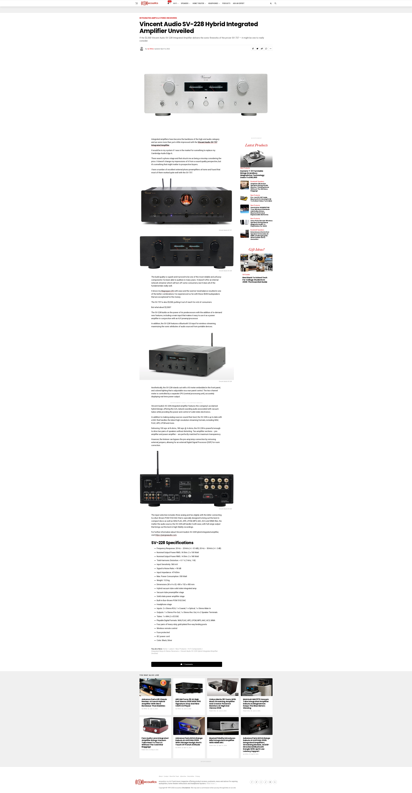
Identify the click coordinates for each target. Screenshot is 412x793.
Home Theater (198, 3)
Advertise (183, 776)
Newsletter (190, 776)
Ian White (151, 49)
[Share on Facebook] (253, 49)
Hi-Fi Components (195, 649)
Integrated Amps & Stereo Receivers (165, 651)
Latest (171, 649)
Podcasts (226, 3)
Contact (166, 776)
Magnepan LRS (167, 291)
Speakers (184, 3)
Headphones (213, 3)
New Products (181, 649)
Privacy (197, 776)
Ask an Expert (238, 3)
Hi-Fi (175, 3)
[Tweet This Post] (257, 49)
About (161, 776)
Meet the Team (174, 776)
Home (165, 649)
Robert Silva (212, 711)
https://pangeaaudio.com (166, 535)
